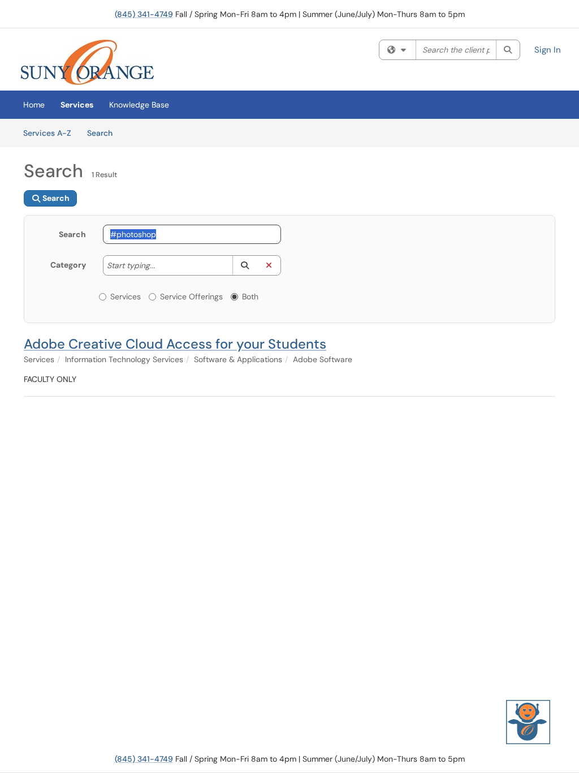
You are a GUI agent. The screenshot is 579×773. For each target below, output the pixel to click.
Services (77, 105)
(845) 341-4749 (144, 14)
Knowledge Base (139, 105)
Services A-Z (47, 133)
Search (103, 132)
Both (250, 296)
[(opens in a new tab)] (87, 62)
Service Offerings (191, 296)
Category (68, 265)
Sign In (547, 49)
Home (34, 105)
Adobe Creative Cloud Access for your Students (175, 344)
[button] (244, 265)
